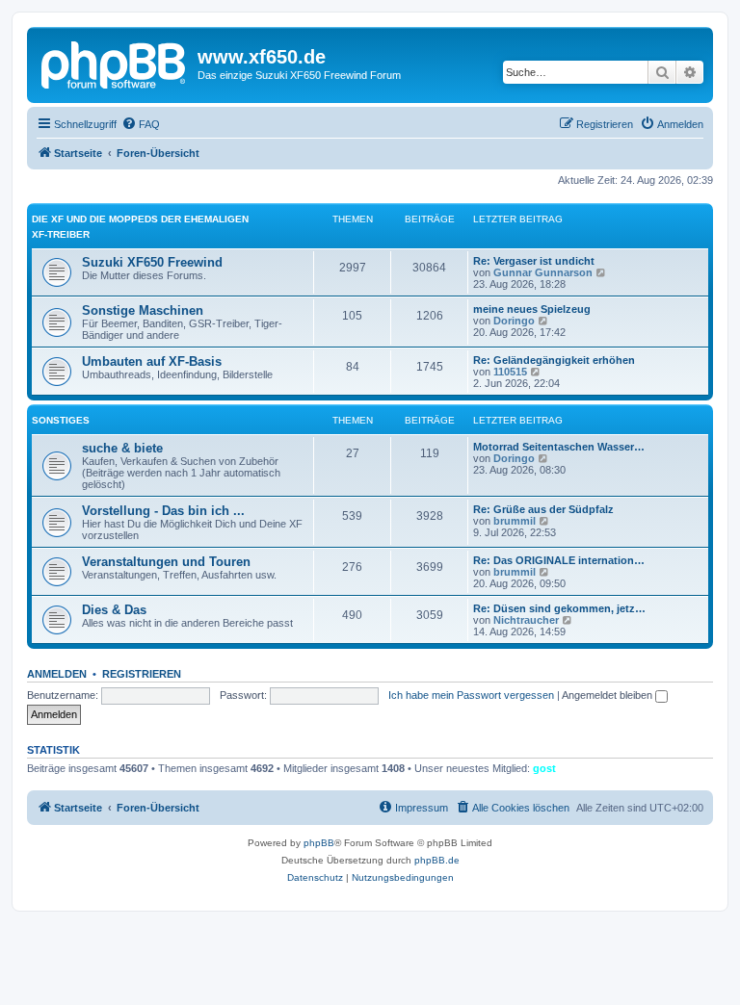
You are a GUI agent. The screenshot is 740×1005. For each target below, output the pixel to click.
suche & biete (122, 448)
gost (544, 768)
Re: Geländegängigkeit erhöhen (554, 360)
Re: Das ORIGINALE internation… (559, 560)
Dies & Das (114, 610)
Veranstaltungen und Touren (166, 561)
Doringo (514, 320)
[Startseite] (115, 62)
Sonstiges (61, 420)
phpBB (319, 843)
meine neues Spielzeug (532, 309)
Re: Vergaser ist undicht (534, 261)
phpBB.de (437, 860)
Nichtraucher (526, 620)
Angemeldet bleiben (608, 695)
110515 (510, 371)
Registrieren (141, 674)
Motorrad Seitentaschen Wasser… (559, 446)
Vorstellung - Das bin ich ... (163, 510)
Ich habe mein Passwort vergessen (471, 695)
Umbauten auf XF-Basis (152, 361)
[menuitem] (140, 124)
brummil (514, 521)
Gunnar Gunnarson (543, 272)
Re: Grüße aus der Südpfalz (543, 509)
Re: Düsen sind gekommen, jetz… (559, 608)
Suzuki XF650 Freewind (152, 262)
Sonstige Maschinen (142, 310)
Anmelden (57, 674)
